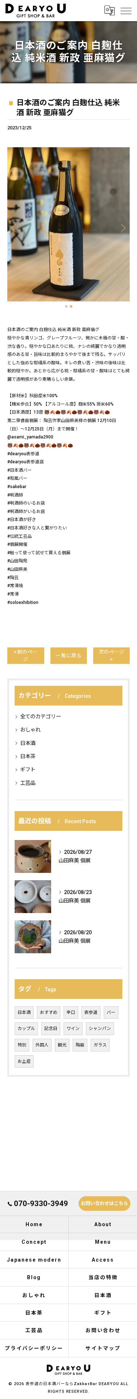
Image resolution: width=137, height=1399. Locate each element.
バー (111, 1012)
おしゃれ (30, 730)
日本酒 (27, 743)
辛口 (70, 1012)
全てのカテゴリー (40, 717)
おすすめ (48, 1012)
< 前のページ (26, 655)
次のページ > (111, 655)
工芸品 (27, 783)
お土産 (24, 1061)
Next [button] (122, 227)
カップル (26, 1028)
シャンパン (100, 1028)
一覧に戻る (68, 655)
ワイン (73, 1028)
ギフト (27, 770)
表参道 (91, 1012)
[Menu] (125, 11)
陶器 (80, 1045)
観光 (62, 1045)
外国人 (42, 1045)
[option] (68, 224)
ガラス (100, 1045)
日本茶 (27, 756)
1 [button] (66, 306)
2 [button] (71, 306)
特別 (22, 1045)
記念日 (50, 1028)
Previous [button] (14, 227)
